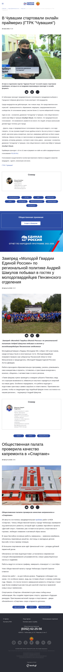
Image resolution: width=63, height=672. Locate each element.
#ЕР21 (30, 435)
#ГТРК (26, 197)
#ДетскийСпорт (18, 607)
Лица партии (27, 619)
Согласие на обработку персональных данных (31, 657)
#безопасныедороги (36, 201)
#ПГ (38, 197)
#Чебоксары (50, 197)
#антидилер (22, 201)
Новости (23, 8)
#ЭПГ (10, 201)
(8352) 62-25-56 (31, 628)
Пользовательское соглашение (31, 652)
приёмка (38, 520)
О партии (6, 619)
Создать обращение (30, 223)
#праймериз (31, 205)
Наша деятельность (13, 8)
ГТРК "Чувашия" (7, 165)
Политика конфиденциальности (31, 654)
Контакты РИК (7, 621)
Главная (4, 8)
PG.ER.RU (14, 153)
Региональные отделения (50, 619)
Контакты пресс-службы (30, 621)
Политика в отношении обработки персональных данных (31, 655)
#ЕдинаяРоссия (43, 435)
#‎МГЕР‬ (19, 435)
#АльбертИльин (13, 197)
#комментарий (52, 201)
